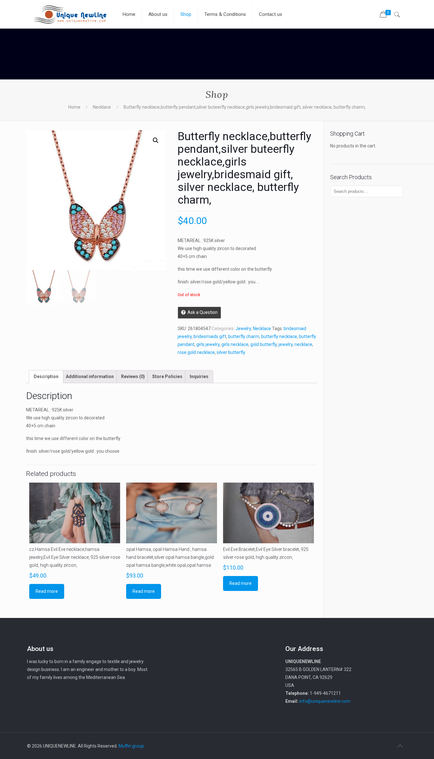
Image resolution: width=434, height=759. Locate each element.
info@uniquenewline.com (324, 701)
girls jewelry (208, 344)
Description (46, 376)
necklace (303, 344)
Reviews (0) (133, 376)
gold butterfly (263, 344)
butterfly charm (243, 336)
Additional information (90, 376)
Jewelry (243, 328)
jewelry (286, 344)
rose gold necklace (196, 352)
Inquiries (199, 376)
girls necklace (234, 344)
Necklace (102, 107)
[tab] (46, 376)
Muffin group (131, 746)
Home (74, 107)
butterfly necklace (279, 336)
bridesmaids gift (209, 336)
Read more (47, 591)
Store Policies (167, 376)
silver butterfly (231, 352)
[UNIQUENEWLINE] (69, 14)
